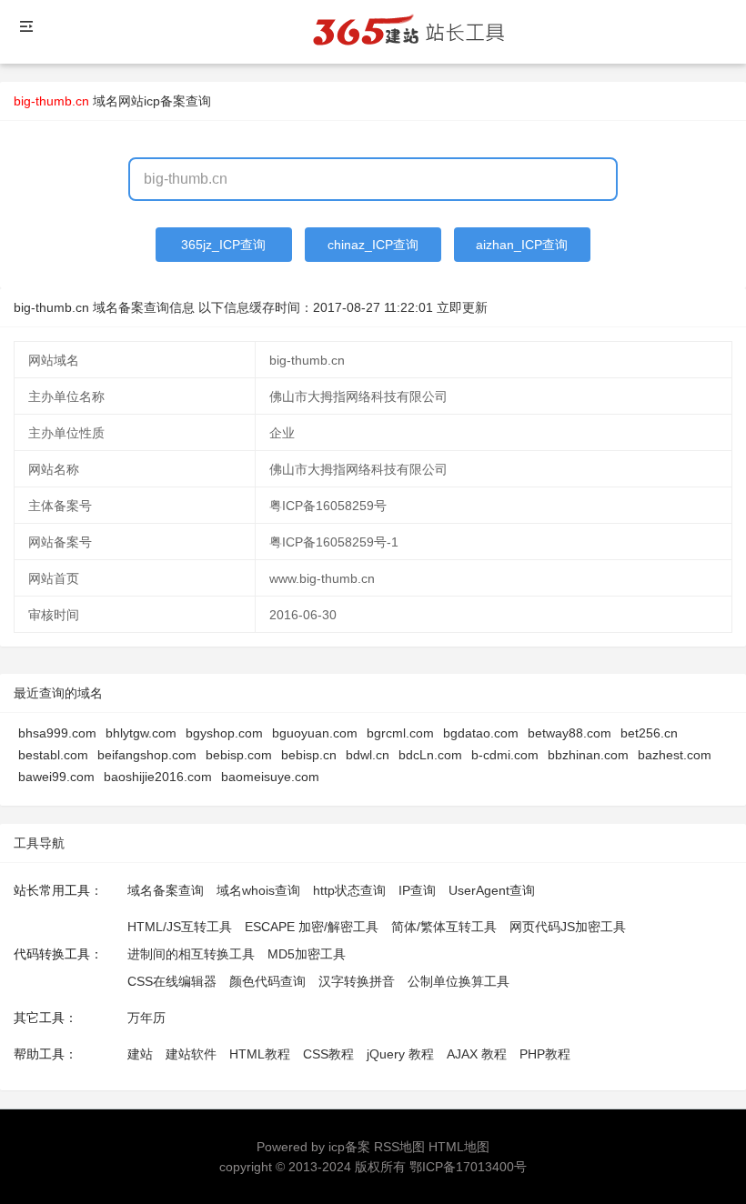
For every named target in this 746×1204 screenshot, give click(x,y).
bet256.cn (649, 733)
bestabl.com (53, 754)
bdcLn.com (430, 754)
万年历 (146, 1017)
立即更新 (462, 307)
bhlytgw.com (141, 733)
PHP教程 (544, 1054)
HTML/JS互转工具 (179, 926)
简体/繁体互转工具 (444, 926)
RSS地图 (399, 1146)
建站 (140, 1054)
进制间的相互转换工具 (191, 954)
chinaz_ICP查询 (373, 244)
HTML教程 (259, 1054)
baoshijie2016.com (158, 776)
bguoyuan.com (315, 733)
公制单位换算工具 (458, 981)
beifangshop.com (147, 754)
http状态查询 (349, 890)
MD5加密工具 (306, 954)
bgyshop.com (224, 733)
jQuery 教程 (400, 1054)
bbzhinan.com (588, 754)
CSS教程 (328, 1054)
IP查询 (417, 890)
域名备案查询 (165, 890)
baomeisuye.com (270, 776)
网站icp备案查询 (164, 101)
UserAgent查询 (492, 890)
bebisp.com (239, 754)
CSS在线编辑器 (172, 981)
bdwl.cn (367, 754)
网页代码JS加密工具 (567, 926)
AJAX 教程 (477, 1054)
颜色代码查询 (267, 981)
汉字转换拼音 (356, 981)
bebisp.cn (309, 754)
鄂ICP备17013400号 (468, 1166)
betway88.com (569, 733)
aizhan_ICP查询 (522, 244)
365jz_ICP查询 (223, 244)
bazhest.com (674, 754)
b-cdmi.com (505, 754)
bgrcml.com (400, 733)
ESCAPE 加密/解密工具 (311, 926)
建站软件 (191, 1054)
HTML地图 (458, 1146)
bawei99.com (56, 776)
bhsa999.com (57, 733)
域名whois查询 (258, 890)
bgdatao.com (481, 733)
